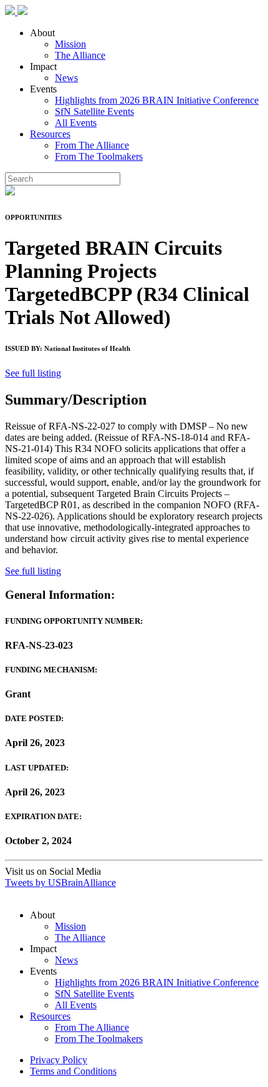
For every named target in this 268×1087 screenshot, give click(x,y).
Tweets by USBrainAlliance (60, 882)
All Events (76, 122)
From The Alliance (92, 145)
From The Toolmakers (99, 156)
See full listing (33, 373)
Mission (70, 44)
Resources (50, 134)
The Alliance (80, 55)
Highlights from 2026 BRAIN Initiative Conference (157, 100)
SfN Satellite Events (94, 111)
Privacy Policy (58, 1060)
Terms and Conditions (73, 1071)
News (66, 77)
